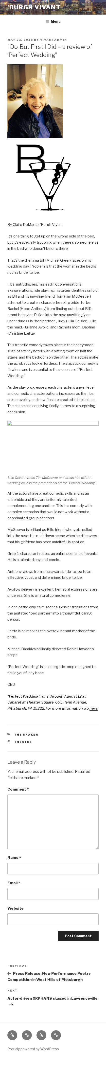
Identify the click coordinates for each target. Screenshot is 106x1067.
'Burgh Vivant (34, 7)
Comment (18, 789)
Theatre (23, 741)
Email (13, 883)
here (93, 708)
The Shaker (26, 734)
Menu (56, 21)
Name (14, 857)
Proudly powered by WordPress (33, 1049)
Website (15, 908)
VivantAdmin (53, 39)
